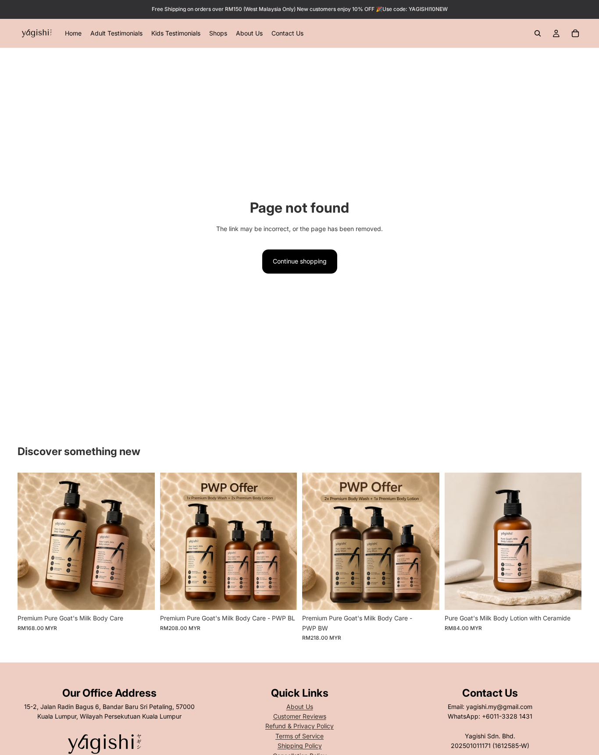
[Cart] (575, 33)
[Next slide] (141, 541)
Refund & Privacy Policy (299, 726)
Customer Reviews (299, 716)
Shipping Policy (300, 745)
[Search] (537, 33)
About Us (299, 706)
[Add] (283, 597)
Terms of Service (299, 736)
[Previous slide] (31, 541)
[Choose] (141, 597)
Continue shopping (300, 261)
